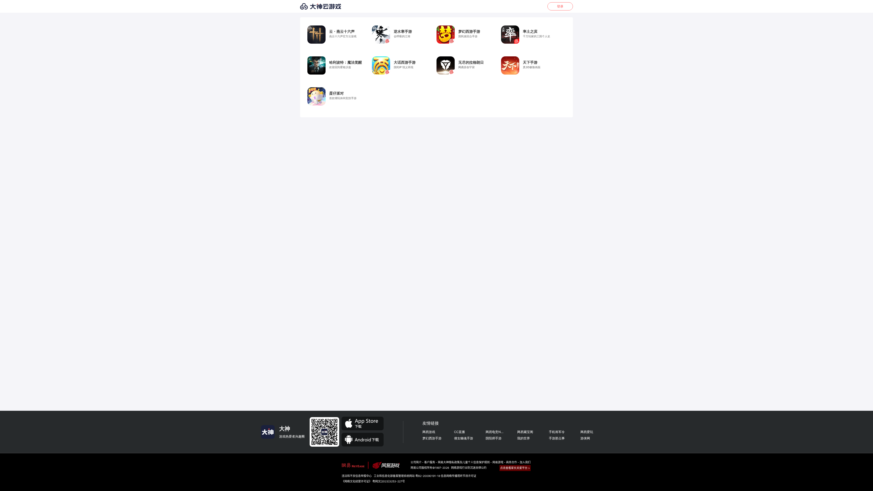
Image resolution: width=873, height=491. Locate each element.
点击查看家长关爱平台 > (515, 468)
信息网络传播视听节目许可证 (458, 476)
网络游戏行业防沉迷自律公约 (469, 467)
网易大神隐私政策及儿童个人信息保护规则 (464, 462)
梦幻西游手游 (432, 438)
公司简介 (416, 462)
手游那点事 (557, 438)
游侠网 (585, 438)
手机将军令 (557, 432)
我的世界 (523, 438)
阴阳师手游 (494, 438)
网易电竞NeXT (495, 432)
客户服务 (429, 462)
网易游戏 (428, 432)
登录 (560, 6)
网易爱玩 (586, 432)
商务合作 (511, 462)
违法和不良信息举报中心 (357, 476)
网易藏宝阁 (525, 432)
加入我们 (525, 462)
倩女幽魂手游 (463, 438)
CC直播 (459, 432)
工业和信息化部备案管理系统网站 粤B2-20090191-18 (407, 476)
